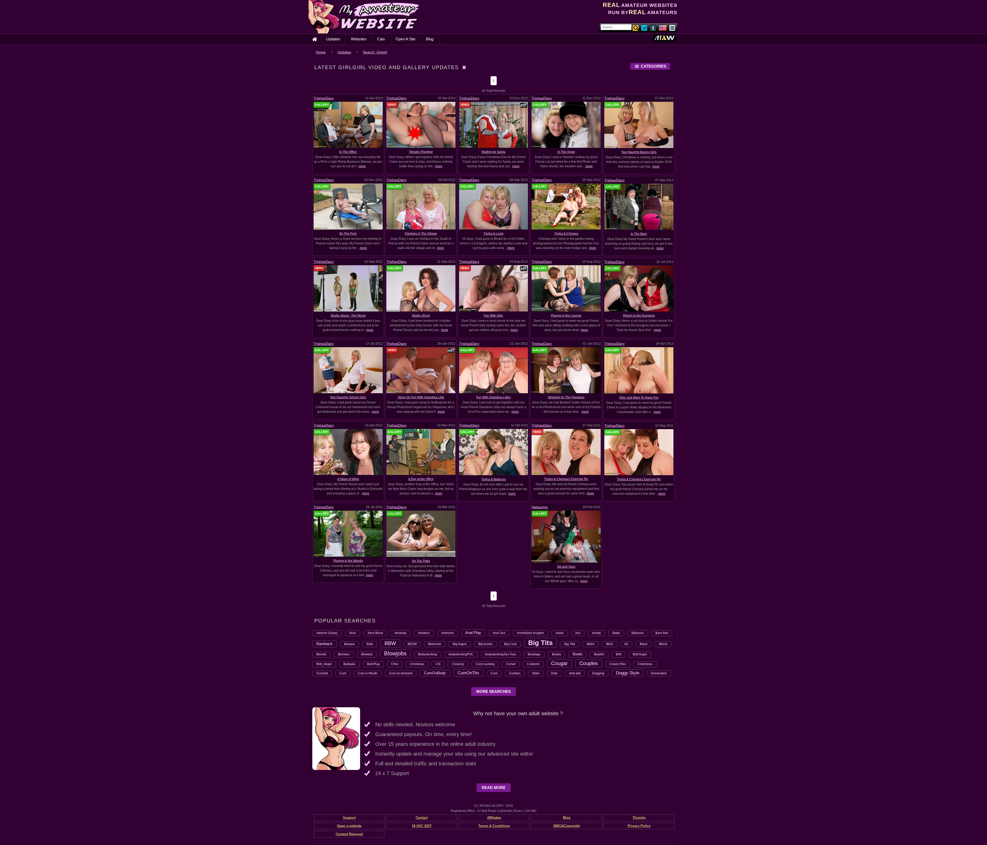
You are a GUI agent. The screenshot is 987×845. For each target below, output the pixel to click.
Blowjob (366, 654)
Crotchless (644, 664)
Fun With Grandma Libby (493, 397)
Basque (349, 644)
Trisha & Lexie (493, 233)
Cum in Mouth (367, 673)
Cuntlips (514, 673)
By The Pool (348, 233)
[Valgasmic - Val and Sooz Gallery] (566, 536)
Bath (370, 644)
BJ (626, 644)
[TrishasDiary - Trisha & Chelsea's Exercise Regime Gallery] (638, 452)
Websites (359, 39)
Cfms (394, 664)
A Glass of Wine (348, 479)
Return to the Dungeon (639, 315)
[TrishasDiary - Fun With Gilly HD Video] (493, 288)
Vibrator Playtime (421, 152)
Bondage (534, 654)
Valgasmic (540, 507)
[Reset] (464, 67)
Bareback (324, 643)
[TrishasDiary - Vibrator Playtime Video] (420, 124)
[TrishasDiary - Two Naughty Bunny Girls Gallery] (638, 124)
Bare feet (661, 633)
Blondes (344, 654)
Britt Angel (640, 654)
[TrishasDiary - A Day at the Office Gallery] (420, 452)
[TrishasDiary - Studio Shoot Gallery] (420, 288)
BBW (390, 643)
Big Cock (510, 644)
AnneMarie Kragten (530, 633)
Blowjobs (395, 653)
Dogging (598, 673)
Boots (577, 654)
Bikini (591, 644)
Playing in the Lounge (566, 315)
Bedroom (434, 644)
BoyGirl (599, 654)
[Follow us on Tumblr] (653, 27)
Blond (663, 644)
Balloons (638, 633)
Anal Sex (499, 633)
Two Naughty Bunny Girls (638, 152)
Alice (352, 633)
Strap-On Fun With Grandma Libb (421, 397)
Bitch (609, 644)
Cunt (494, 673)
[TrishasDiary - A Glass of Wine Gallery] (348, 452)
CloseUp (458, 664)
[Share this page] (672, 27)
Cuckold (322, 673)
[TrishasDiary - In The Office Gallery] (348, 124)
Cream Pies (617, 664)
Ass (577, 633)
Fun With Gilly (493, 315)
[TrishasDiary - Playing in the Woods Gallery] (348, 533)
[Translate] (663, 27)
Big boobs (485, 644)
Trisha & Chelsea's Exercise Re (566, 479)
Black (643, 644)
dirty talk (575, 673)
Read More (494, 787)
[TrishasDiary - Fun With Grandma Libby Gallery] (493, 370)
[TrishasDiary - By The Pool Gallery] (348, 206)
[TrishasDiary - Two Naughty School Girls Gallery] (348, 370)
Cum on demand (400, 673)
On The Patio (421, 561)
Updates (333, 39)
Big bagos (460, 644)
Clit (438, 664)
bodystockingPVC (461, 654)
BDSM (412, 644)
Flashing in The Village (421, 233)
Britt (618, 654)
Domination (659, 673)
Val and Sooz (566, 566)
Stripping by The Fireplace (566, 397)
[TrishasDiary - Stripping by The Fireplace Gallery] (566, 370)
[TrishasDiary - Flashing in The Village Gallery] (420, 206)
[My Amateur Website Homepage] (314, 39)
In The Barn (639, 234)
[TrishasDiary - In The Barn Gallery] (638, 206)
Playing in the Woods (348, 561)
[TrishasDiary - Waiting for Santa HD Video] (493, 124)
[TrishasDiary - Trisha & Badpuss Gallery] (493, 452)
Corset (510, 664)
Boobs (556, 654)
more (362, 166)
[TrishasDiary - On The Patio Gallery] (420, 533)
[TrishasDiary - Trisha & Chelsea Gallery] (566, 206)
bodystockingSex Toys (500, 654)
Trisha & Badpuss (493, 479)
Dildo (536, 673)
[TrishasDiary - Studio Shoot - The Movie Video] (348, 288)
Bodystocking (427, 654)
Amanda (400, 633)
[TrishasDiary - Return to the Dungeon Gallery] (638, 288)
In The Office (348, 152)
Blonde (321, 654)
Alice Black (375, 633)
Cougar (559, 663)
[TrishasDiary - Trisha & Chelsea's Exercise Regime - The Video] (566, 452)
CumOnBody (435, 673)
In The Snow (566, 152)
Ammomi (447, 633)
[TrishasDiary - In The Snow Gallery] (566, 124)
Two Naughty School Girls (348, 397)
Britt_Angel (324, 664)
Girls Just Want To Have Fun (639, 397)
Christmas (417, 664)
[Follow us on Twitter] (644, 27)
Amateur (424, 633)
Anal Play (473, 632)
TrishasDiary (324, 98)
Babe (616, 633)
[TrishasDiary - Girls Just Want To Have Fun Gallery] (638, 370)
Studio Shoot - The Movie (348, 315)
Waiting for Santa (493, 152)
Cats (381, 39)
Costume (533, 664)
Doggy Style (627, 672)
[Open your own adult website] (336, 738)
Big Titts (569, 644)
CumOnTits (468, 672)
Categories (653, 66)
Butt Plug (373, 664)
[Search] (636, 27)
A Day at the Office (421, 479)
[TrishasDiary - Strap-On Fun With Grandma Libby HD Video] (420, 370)
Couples (588, 663)
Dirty (554, 673)
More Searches (493, 691)
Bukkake (349, 664)
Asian (560, 633)
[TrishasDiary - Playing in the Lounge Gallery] (566, 288)
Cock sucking (485, 664)
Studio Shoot (421, 315)
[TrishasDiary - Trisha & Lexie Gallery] (493, 206)
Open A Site (405, 39)
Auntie (596, 633)
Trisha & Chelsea (566, 233)
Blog (429, 39)
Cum (343, 673)
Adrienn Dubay (326, 633)
